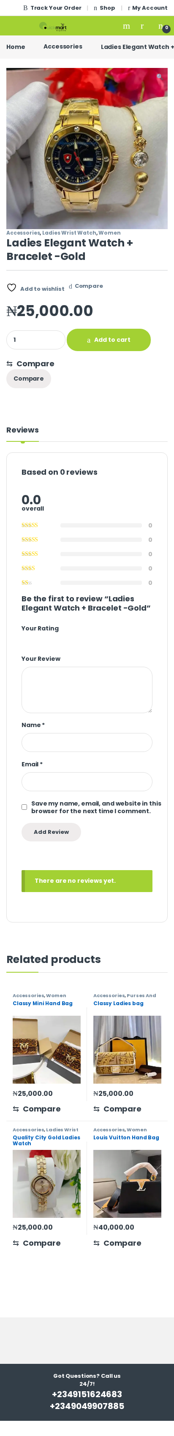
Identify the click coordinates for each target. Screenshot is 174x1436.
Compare (89, 286)
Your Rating (40, 628)
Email (32, 764)
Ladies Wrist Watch (69, 232)
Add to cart (112, 339)
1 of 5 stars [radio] (24, 639)
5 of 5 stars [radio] (55, 639)
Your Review (41, 659)
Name (33, 725)
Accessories (63, 46)
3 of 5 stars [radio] (40, 639)
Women (109, 232)
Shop (107, 8)
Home (15, 46)
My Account (150, 8)
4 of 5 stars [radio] (47, 639)
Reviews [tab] (22, 430)
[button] (159, 77)
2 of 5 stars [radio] (32, 639)
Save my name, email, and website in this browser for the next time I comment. (96, 807)
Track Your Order (56, 8)
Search (127, 25)
